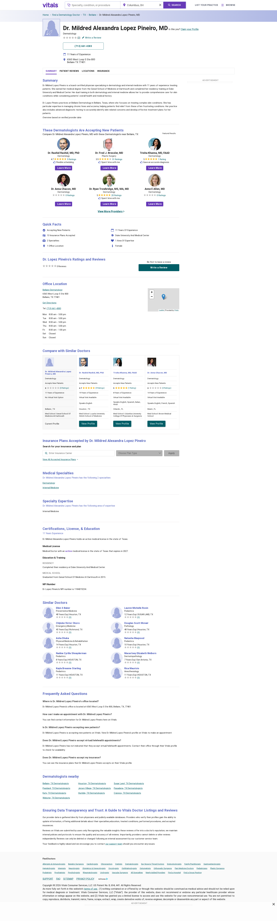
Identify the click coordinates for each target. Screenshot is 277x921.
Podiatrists (47, 872)
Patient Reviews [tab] (69, 71)
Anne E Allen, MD (155, 189)
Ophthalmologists (129, 868)
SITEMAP (68, 878)
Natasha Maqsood (134, 638)
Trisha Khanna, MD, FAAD (155, 153)
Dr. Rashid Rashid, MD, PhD (63, 153)
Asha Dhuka (62, 638)
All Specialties (137, 872)
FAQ (58, 878)
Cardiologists (92, 864)
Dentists (118, 864)
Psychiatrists (60, 872)
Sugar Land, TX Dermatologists (129, 783)
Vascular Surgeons (120, 872)
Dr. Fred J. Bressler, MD (109, 153)
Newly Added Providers (155, 872)
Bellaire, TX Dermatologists (56, 783)
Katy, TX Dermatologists (54, 793)
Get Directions (49, 302)
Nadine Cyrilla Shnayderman (71, 653)
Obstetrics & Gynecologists (94, 868)
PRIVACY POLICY (85, 878)
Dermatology (49, 483)
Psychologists (74, 872)
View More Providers (110, 211)
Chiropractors (106, 864)
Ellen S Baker (63, 608)
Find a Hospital (174, 872)
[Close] (274, 904)
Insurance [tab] (103, 71)
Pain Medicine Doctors (184, 868)
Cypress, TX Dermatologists (127, 793)
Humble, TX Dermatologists (91, 793)
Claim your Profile (190, 29)
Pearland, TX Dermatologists (56, 788)
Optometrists (145, 868)
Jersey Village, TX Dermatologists (94, 788)
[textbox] (92, 5)
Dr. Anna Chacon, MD (63, 189)
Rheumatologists (90, 872)
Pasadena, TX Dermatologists (128, 788)
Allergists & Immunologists (54, 864)
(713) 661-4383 (54, 308)
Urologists (104, 872)
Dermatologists (131, 864)
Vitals (176, 310)
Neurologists (74, 868)
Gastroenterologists (212, 864)
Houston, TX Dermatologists (92, 783)
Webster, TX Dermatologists (56, 798)
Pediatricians (202, 868)
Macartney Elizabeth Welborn (140, 653)
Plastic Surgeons (217, 868)
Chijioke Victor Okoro (68, 623)
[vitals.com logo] (51, 5)
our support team (113, 844)
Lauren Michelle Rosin (136, 608)
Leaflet (161, 310)
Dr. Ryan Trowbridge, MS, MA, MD (109, 189)
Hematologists (49, 868)
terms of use (91, 888)
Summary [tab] (51, 71)
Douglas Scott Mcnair (136, 623)
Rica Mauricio (131, 668)
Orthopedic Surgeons (163, 868)
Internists (62, 868)
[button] (163, 297)
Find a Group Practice (193, 872)
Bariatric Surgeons (76, 864)
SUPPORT (48, 878)
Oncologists (113, 868)
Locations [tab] (88, 71)
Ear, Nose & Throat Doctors (152, 864)
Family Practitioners (192, 864)
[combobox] (92, 5)
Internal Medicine (51, 487)
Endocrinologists (174, 864)
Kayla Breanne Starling (68, 668)
